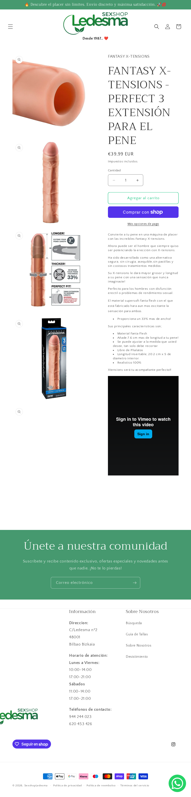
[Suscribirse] (134, 583)
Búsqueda (134, 623)
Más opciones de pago (143, 224)
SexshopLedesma (36, 785)
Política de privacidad (67, 785)
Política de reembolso (101, 785)
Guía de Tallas (137, 634)
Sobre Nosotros (138, 646)
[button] (10, 26)
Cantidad (114, 170)
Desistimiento (137, 657)
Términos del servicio (134, 785)
